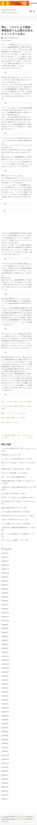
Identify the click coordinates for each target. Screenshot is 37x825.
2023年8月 (4, 676)
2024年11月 (5, 617)
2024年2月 (4, 652)
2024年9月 (4, 624)
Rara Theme (20, 819)
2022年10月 (5, 716)
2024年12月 (5, 613)
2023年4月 (4, 692)
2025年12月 (5, 565)
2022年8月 (4, 724)
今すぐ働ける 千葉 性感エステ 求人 (13, 493)
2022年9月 (4, 720)
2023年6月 (4, 684)
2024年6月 (4, 636)
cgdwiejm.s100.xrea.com (11, 38)
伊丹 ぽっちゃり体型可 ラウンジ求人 (15, 540)
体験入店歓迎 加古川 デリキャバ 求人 (14, 508)
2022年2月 (4, 747)
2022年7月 (4, 728)
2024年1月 (4, 656)
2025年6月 (4, 589)
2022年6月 (4, 731)
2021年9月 (4, 767)
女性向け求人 (9, 10)
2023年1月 (4, 704)
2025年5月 (4, 593)
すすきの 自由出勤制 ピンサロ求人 (14, 473)
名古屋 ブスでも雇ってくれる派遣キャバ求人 (17, 497)
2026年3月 (4, 553)
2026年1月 (4, 561)
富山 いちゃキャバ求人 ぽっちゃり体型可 (16, 402)
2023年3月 (4, 696)
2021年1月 (4, 799)
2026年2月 (4, 557)
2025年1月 (4, 609)
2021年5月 (4, 783)
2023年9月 (4, 672)
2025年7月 (4, 585)
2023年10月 (5, 668)
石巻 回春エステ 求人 (9, 422)
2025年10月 (5, 573)
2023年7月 (4, 680)
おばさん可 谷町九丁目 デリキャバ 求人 (15, 520)
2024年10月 (5, 620)
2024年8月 (4, 628)
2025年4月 (4, 597)
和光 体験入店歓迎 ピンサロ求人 (13, 418)
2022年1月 (4, 751)
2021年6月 (4, 779)
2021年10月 (5, 763)
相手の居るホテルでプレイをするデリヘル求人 (17, 516)
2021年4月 (4, 787)
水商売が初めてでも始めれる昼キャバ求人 (15, 469)
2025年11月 (5, 569)
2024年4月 (4, 644)
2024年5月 (4, 640)
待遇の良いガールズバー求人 (11, 455)
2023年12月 (5, 660)
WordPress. (5, 821)
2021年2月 (4, 795)
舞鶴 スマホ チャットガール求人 (13, 413)
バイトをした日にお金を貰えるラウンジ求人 (16, 459)
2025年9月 (4, 577)
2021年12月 (5, 755)
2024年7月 (4, 632)
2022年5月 (4, 735)
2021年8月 (4, 771)
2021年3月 (4, 791)
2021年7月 (4, 775)
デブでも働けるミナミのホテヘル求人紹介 (15, 523)
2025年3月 (4, 601)
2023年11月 (5, 664)
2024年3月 (4, 648)
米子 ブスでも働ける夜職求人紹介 (13, 477)
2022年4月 (4, 739)
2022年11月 (5, 712)
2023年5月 (4, 688)
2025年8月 (4, 581)
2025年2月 (4, 605)
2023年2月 (4, 700)
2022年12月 (5, 708)
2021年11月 (5, 759)
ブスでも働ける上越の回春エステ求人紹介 (15, 512)
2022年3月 (4, 743)
